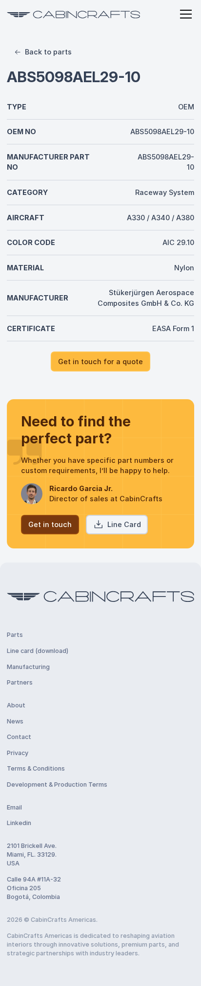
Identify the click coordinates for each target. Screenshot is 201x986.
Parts (15, 634)
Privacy (17, 753)
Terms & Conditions (36, 768)
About (16, 705)
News (15, 721)
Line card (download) (37, 650)
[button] (184, 14)
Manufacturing (28, 666)
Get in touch (50, 524)
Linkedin (19, 823)
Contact (19, 736)
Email (14, 807)
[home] (73, 14)
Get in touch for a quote (100, 361)
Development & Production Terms (57, 784)
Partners (20, 682)
